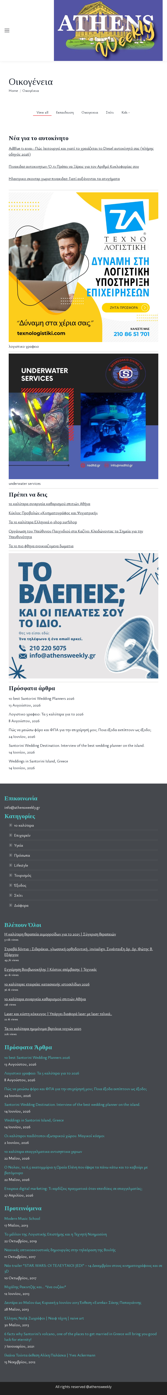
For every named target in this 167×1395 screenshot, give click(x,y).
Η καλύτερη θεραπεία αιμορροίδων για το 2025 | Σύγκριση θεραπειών (60, 934)
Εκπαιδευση (65, 112)
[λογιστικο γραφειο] (83, 340)
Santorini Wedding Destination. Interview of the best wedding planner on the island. (76, 745)
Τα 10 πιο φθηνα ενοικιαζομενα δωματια (41, 545)
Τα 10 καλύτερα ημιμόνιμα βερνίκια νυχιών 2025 (42, 1028)
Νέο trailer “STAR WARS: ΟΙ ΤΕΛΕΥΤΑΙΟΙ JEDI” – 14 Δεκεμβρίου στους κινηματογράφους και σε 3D (83, 1268)
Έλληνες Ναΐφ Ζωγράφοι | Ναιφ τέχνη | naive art (44, 1318)
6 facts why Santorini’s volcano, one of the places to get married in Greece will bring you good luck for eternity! (80, 1336)
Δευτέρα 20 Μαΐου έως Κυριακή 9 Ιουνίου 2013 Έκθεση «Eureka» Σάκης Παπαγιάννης (72, 1302)
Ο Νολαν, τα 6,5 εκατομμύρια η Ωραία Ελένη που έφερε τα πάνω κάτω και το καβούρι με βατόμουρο (76, 1169)
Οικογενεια (90, 112)
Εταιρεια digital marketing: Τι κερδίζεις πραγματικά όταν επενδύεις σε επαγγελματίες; (73, 1188)
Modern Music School (22, 1218)
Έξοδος (20, 885)
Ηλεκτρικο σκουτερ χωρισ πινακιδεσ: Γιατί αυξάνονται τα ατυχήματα (64, 178)
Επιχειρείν (22, 835)
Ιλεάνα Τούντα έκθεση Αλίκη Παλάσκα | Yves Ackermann (49, 1355)
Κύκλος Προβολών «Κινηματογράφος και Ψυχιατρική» (53, 512)
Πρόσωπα (22, 855)
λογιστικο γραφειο (24, 346)
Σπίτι (110, 112)
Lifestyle (21, 865)
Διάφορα (21, 905)
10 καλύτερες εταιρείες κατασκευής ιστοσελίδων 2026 (47, 984)
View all (42, 112)
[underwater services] (83, 477)
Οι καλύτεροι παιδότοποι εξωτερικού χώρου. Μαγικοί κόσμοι (54, 1135)
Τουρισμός (22, 875)
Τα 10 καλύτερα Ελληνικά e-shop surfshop (43, 521)
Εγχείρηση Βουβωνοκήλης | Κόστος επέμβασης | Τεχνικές (50, 969)
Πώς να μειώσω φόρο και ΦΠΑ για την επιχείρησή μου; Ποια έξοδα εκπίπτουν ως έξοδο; (80, 729)
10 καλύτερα (24, 825)
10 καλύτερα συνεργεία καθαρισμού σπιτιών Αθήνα (49, 503)
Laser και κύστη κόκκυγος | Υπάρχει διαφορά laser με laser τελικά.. (58, 1013)
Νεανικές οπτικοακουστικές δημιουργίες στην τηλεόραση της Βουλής (60, 1249)
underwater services (25, 483)
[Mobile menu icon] (7, 30)
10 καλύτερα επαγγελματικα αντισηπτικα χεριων (43, 1151)
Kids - (126, 112)
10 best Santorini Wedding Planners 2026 (41, 698)
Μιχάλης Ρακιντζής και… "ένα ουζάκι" (35, 1286)
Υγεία (18, 845)
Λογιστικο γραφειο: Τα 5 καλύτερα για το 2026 (46, 714)
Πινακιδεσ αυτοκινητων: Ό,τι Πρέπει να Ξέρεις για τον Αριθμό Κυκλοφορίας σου (74, 166)
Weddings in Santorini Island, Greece (38, 761)
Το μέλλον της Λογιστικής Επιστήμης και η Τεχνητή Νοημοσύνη (55, 1234)
